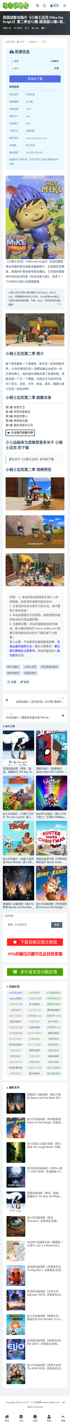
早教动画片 (53, 1040)
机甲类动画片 (15, 1045)
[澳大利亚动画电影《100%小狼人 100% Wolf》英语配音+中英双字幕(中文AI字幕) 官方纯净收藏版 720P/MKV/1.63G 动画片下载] (16, 1177)
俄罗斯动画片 (53, 1005)
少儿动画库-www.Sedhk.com (45, 1402)
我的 (49, 1421)
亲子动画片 (34, 1005)
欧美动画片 (13, 673)
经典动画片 (34, 1057)
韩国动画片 (15, 1074)
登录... (11, 925)
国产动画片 (53, 1022)
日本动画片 (34, 1040)
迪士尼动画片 (53, 1068)
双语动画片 (34, 1022)
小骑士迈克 (30, 667)
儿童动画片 (15, 1011)
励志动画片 (15, 1022)
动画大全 (7, 28)
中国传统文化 (53, 999)
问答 (35, 1421)
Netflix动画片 (15, 999)
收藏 (13, 682)
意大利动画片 (34, 1034)
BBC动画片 (13, 667)
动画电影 (34, 1016)
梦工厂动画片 (34, 1045)
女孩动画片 (34, 1028)
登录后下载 (35, 78)
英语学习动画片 (34, 1068)
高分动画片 (34, 1074)
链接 (26, 682)
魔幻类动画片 (53, 1074)
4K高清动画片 (16, 993)
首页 (22, 42)
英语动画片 (53, 1063)
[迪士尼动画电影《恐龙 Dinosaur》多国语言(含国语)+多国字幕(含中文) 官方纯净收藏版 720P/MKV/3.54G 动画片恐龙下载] (16, 1226)
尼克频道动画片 (49, 667)
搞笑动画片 (53, 1034)
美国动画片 (53, 1057)
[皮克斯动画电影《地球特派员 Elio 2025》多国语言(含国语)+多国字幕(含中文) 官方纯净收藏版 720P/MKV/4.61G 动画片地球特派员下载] (16, 1349)
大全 (21, 1421)
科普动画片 (15, 1057)
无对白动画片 (15, 1040)
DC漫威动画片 (53, 993)
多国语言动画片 (15, 1028)
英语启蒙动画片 (15, 1068)
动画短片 (53, 1016)
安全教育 (53, 1027)
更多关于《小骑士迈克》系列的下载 (31, 459)
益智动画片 (53, 1051)
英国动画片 (30, 673)
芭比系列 (15, 1062)
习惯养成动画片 (15, 1005)
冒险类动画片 (53, 1011)
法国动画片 (15, 1051)
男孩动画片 (34, 1051)
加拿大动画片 (15, 1017)
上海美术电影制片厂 (34, 999)
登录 (56, 5)
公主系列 (34, 1010)
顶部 (63, 1421)
